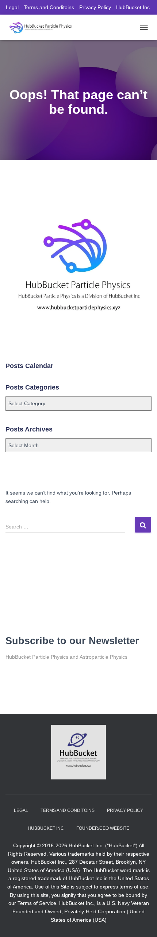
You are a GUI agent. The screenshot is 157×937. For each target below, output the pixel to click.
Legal (12, 7)
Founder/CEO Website (102, 828)
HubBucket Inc (133, 7)
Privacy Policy (95, 7)
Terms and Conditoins (49, 7)
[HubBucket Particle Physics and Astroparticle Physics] (43, 27)
